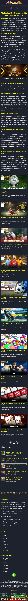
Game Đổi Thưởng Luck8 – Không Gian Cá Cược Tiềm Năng (13, 430)
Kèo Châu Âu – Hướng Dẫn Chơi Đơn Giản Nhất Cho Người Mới (13, 298)
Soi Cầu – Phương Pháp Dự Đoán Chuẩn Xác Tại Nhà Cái (13, 351)
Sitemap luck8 (14, 590)
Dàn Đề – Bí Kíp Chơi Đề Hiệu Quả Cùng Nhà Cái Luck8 (12, 377)
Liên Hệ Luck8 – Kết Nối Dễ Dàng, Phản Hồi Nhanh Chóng (13, 404)
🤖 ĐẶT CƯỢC (14, 8)
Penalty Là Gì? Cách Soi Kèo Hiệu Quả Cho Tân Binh (14, 244)
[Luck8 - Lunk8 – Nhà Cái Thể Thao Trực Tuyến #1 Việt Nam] (14, 2)
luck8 (22, 156)
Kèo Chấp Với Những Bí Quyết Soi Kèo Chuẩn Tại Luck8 (13, 218)
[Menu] (2, 3)
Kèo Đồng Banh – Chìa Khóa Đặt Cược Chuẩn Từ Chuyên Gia (13, 191)
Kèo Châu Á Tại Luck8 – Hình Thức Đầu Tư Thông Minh (13, 324)
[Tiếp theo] (17, 442)
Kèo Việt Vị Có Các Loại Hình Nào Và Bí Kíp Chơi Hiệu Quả (13, 271)
